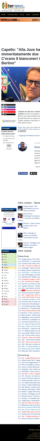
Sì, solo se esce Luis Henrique (9, 139)
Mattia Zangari (23, 129)
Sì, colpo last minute (8, 136)
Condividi (24, 173)
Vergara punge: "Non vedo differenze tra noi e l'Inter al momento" (31, 208)
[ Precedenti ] (9, 224)
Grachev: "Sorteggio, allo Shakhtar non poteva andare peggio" (31, 245)
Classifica (5, 251)
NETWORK (32, 430)
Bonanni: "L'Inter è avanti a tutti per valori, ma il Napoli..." (31, 226)
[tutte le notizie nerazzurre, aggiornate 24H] (13, 5)
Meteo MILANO (9, 228)
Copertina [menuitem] (35, 14)
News (24, 127)
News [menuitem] (28, 14)
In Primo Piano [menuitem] (13, 14)
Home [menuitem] (3, 14)
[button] (9, 145)
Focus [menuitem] (22, 14)
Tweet (34, 173)
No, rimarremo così (8, 142)
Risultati (9, 149)
